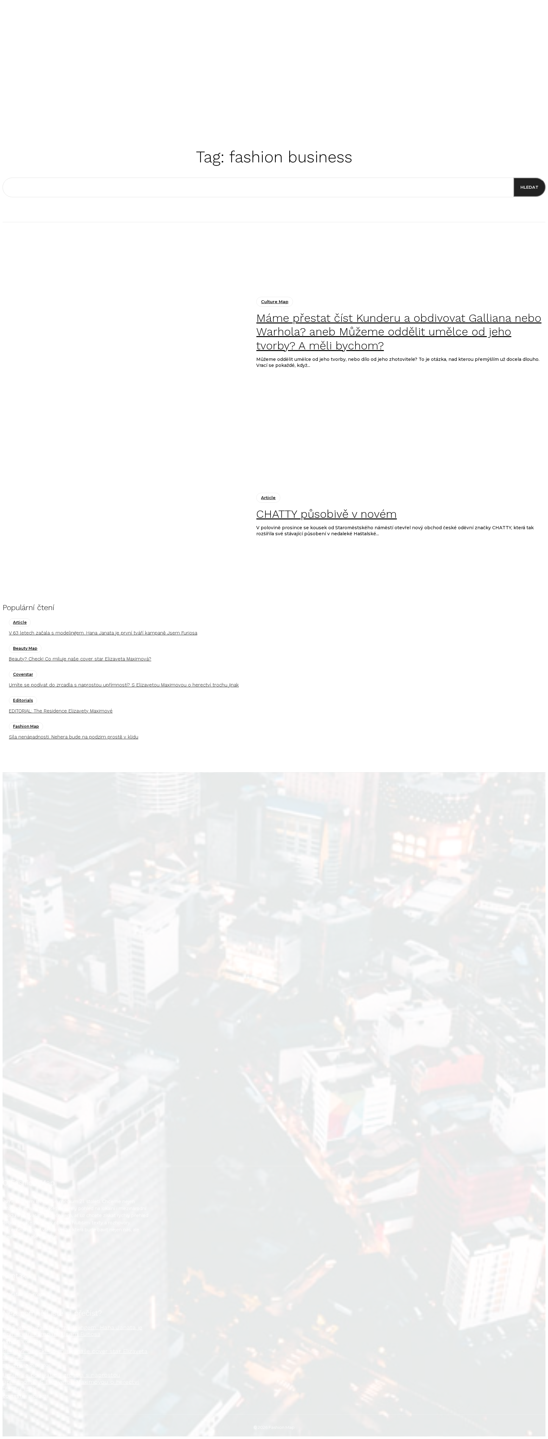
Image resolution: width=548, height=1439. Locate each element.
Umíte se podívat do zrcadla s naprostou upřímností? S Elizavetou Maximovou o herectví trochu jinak (124, 685)
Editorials (23, 700)
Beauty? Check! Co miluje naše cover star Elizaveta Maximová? (80, 659)
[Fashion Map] (274, 969)
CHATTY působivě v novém (326, 514)
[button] (359, 112)
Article (268, 497)
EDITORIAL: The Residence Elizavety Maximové (61, 711)
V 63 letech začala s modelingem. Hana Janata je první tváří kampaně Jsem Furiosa (103, 633)
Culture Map (274, 301)
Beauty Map (25, 648)
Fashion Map (26, 726)
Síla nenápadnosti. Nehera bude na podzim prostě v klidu (73, 737)
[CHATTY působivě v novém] (125, 514)
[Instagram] (11, 1258)
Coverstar (23, 674)
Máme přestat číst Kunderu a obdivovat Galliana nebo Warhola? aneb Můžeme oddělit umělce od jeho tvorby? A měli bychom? (398, 331)
